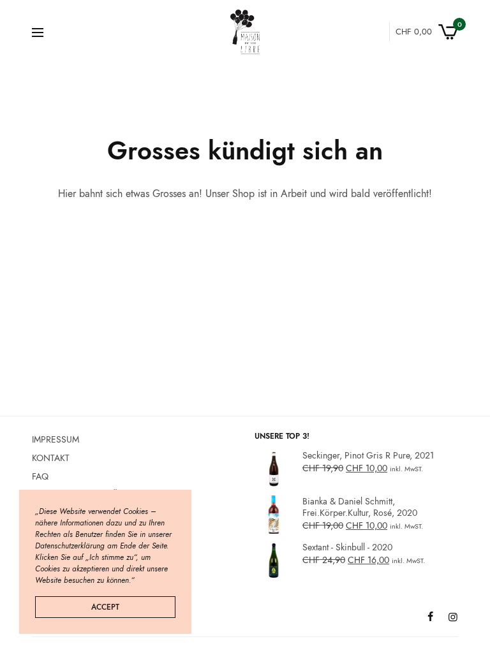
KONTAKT (51, 457)
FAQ (40, 475)
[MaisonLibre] (245, 32)
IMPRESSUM (55, 439)
